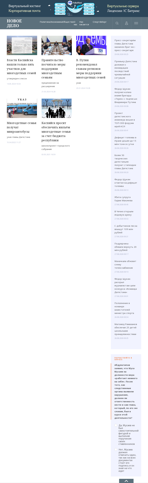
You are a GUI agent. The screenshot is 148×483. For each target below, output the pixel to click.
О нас (75, 23)
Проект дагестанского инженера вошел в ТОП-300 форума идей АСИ (124, 120)
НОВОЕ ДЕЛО (14, 23)
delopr (103, 22)
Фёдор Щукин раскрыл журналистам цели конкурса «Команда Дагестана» (125, 285)
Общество (68, 22)
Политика (45, 22)
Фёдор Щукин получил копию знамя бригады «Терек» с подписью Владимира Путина (125, 95)
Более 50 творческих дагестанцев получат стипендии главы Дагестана (125, 162)
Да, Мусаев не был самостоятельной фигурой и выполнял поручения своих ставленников (128, 434)
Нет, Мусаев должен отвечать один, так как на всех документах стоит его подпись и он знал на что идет (127, 460)
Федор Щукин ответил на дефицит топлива (125, 182)
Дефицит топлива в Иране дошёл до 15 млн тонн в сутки (125, 140)
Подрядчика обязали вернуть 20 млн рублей (125, 247)
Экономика (56, 22)
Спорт (96, 22)
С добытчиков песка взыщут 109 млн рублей (125, 229)
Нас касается (84, 23)
